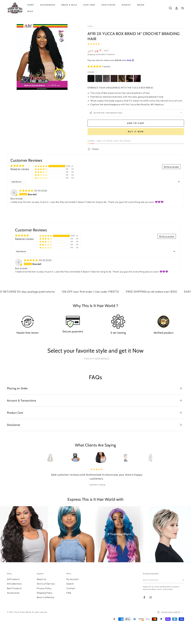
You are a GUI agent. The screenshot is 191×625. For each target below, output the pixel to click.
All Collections (14, 583)
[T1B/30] (129, 78)
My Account (72, 579)
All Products (13, 579)
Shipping (91, 54)
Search (70, 583)
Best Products (14, 588)
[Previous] (46, 457)
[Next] (145, 457)
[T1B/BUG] (137, 78)
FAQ (68, 592)
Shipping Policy (45, 592)
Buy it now (136, 131)
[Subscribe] (183, 580)
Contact (70, 588)
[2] (106, 78)
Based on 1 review (19, 168)
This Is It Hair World (22, 612)
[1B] (98, 78)
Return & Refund (45, 597)
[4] (114, 78)
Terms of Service (46, 583)
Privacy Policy (44, 588)
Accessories (13, 592)
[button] (170, 8)
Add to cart (136, 123)
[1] (91, 78)
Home (90, 26)
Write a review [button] (171, 166)
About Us (41, 579)
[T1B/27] (121, 78)
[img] (26, 190)
